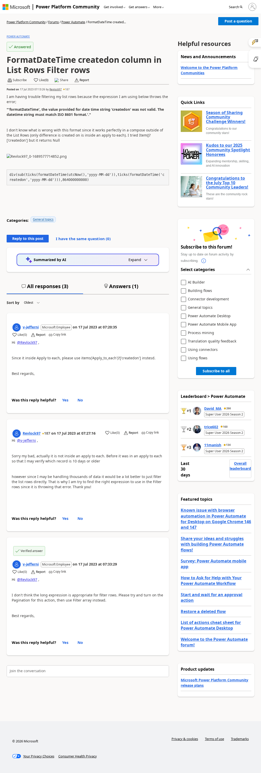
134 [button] (228, 445)
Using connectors (203, 350)
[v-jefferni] (16, 327)
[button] (237, 7)
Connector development (208, 299)
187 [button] (67, 89)
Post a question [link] (238, 21)
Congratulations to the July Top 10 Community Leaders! (227, 183)
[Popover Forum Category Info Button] (204, 261)
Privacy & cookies (185, 739)
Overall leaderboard (240, 466)
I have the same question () (83, 238)
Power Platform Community (67, 7)
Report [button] (84, 80)
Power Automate (73, 22)
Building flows (200, 291)
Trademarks (240, 739)
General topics (43, 219)
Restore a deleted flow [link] (203, 611)
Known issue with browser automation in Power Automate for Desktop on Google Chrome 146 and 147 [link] (216, 518)
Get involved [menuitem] (113, 7)
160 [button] (225, 426)
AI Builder (196, 282)
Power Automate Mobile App (212, 324)
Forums (53, 22)
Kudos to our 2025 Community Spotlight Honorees (228, 150)
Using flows (197, 358)
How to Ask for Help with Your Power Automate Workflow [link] (211, 580)
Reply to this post (27, 238)
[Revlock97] (16, 434)
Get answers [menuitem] (138, 7)
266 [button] (228, 408)
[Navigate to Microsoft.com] (16, 7)
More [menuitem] (157, 7)
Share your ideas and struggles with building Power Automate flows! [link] (212, 544)
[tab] (45, 288)
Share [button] (64, 80)
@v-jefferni (26, 440)
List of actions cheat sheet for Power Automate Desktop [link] (211, 625)
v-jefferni (31, 327)
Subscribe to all (216, 371)
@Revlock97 (27, 342)
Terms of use (214, 739)
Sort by (13, 302)
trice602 (211, 426)
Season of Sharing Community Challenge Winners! (225, 117)
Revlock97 (55, 89)
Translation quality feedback (212, 341)
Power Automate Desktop (209, 316)
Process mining (201, 333)
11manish (212, 445)
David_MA (212, 408)
